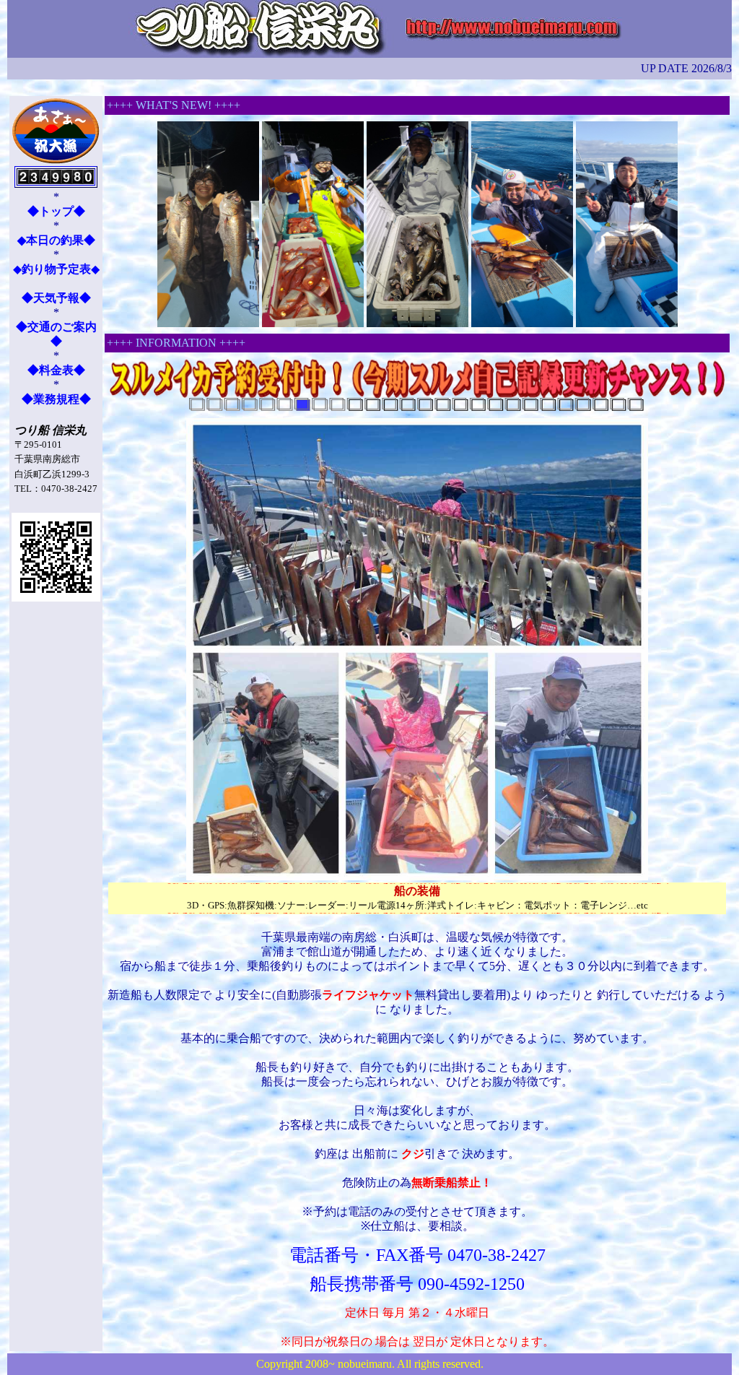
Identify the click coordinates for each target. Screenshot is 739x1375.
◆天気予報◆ (56, 298)
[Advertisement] (56, 832)
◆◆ (56, 269)
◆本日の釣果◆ (56, 240)
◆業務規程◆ (56, 399)
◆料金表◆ (56, 370)
